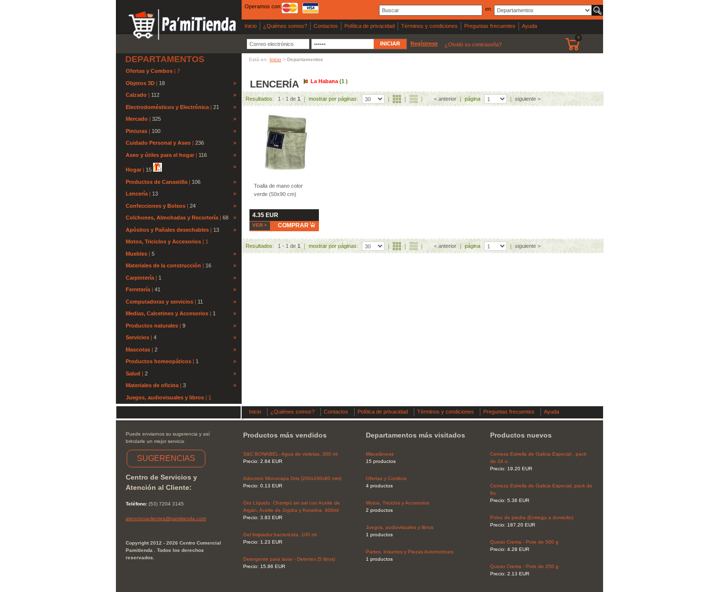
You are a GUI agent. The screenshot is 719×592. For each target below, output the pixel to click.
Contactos (326, 26)
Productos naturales (152, 326)
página (472, 99)
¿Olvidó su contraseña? (473, 44)
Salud (133, 373)
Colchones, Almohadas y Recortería (172, 217)
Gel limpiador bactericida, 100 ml (279, 534)
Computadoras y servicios (159, 302)
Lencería (137, 194)
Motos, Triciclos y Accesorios (164, 241)
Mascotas (138, 349)
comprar (293, 225)
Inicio (251, 26)
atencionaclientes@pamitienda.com (166, 518)
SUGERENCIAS (166, 458)
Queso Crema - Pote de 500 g (524, 542)
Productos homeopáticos (158, 361)
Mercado (137, 119)
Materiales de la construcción (163, 265)
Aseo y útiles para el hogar (160, 155)
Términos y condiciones (429, 26)
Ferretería (138, 289)
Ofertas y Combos (150, 71)
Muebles (136, 254)
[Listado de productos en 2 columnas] (413, 99)
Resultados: (260, 99)
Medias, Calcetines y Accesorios (167, 313)
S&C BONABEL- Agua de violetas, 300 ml (290, 454)
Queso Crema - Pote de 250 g (524, 566)
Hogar (133, 170)
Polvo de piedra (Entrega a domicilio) (531, 517)
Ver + (259, 225)
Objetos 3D (140, 83)
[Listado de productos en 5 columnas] (397, 99)
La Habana (329, 81)
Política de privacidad (369, 26)
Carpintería (140, 278)
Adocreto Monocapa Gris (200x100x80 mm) (292, 478)
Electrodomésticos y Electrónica (167, 107)
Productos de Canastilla (156, 182)
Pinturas (136, 131)
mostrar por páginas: (333, 99)
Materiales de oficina (152, 385)
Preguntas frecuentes (490, 26)
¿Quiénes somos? (285, 26)
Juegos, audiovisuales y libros (165, 397)
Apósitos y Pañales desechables (167, 230)
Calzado (136, 95)
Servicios (137, 337)
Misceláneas (380, 454)
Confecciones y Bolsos (155, 206)
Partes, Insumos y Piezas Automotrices (409, 551)
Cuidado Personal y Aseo (158, 143)
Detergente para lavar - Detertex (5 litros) (289, 559)
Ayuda (529, 26)
